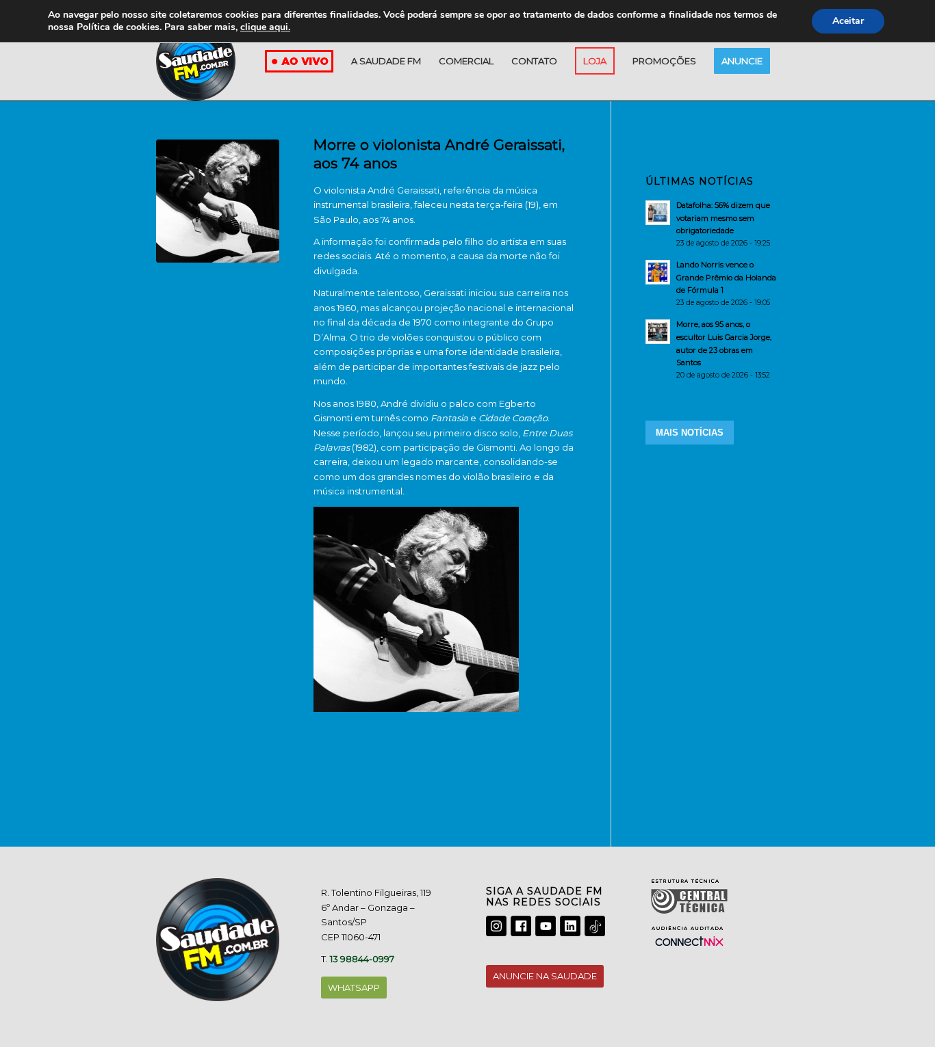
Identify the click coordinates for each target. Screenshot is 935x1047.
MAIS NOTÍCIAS (689, 432)
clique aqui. (265, 27)
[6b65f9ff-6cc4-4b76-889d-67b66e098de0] (217, 201)
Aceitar (848, 20)
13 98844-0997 (362, 958)
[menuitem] (386, 61)
